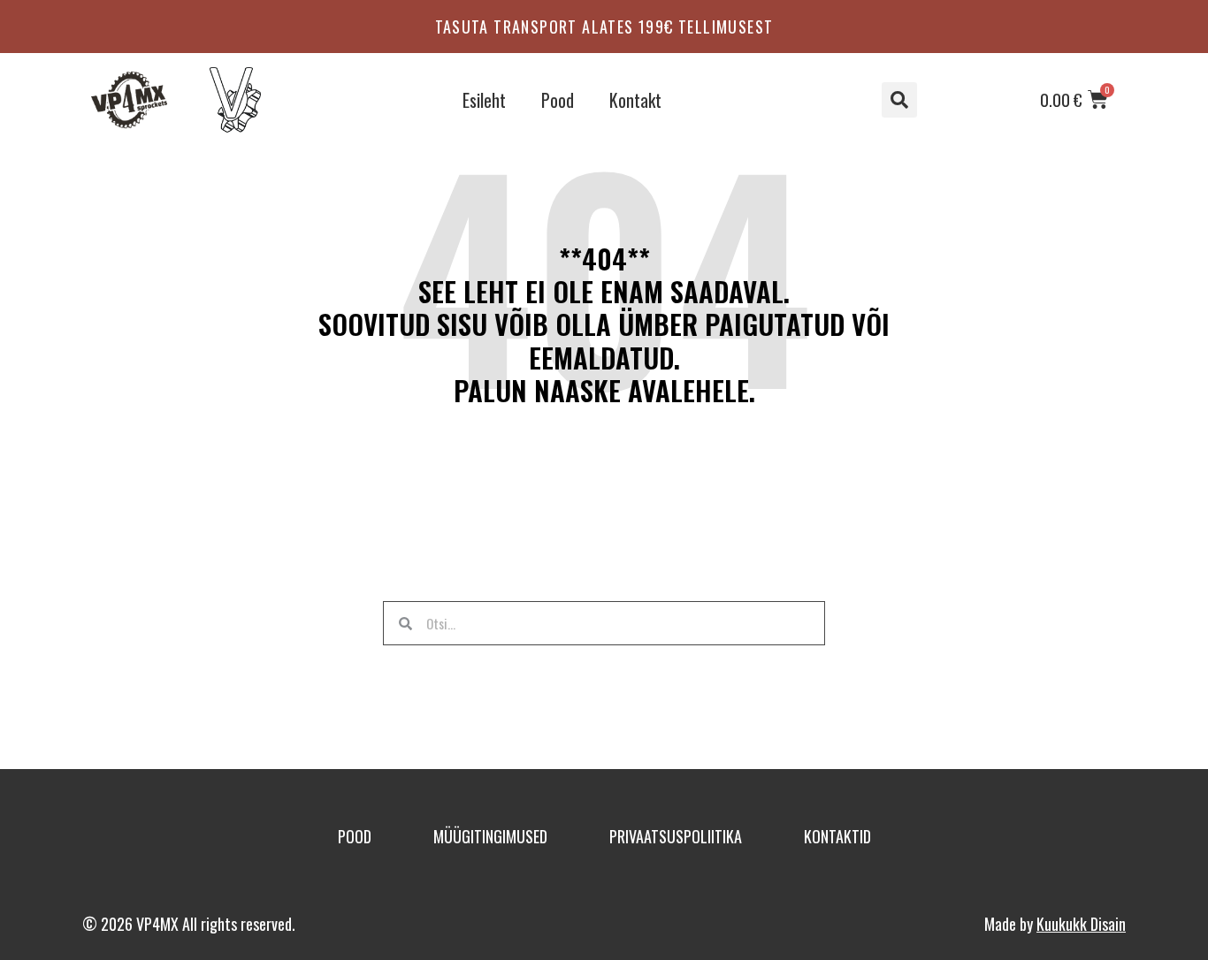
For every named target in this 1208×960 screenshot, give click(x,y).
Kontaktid (837, 836)
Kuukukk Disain (1081, 923)
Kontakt (635, 100)
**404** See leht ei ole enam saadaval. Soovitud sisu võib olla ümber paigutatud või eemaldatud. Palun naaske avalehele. (604, 324)
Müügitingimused (490, 836)
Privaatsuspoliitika (675, 836)
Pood (557, 100)
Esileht (484, 100)
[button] (899, 100)
